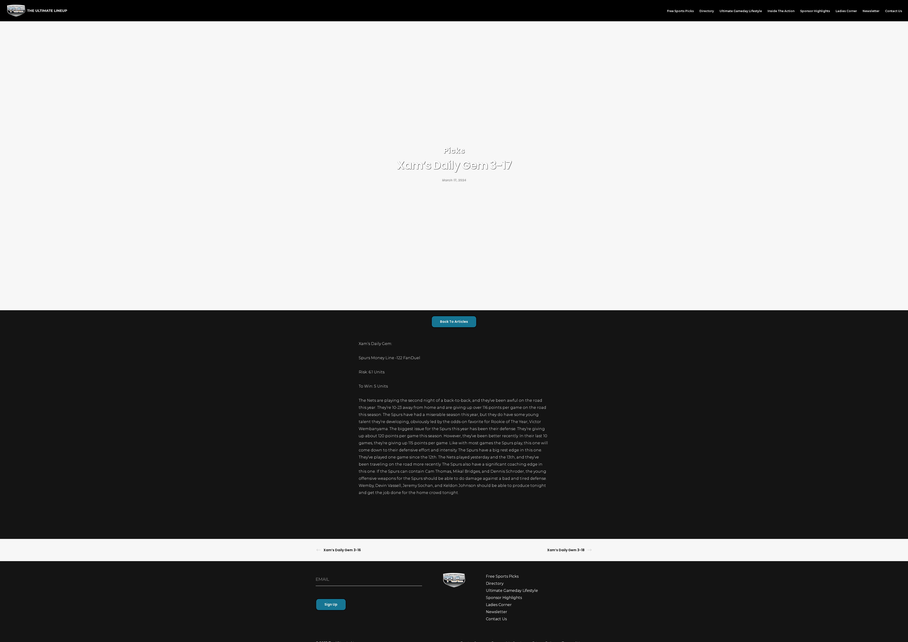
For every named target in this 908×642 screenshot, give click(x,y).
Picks (454, 150)
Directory (495, 583)
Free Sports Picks (502, 576)
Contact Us (496, 619)
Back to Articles (454, 321)
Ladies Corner (499, 605)
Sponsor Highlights (504, 597)
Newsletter (496, 612)
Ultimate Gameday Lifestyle (512, 590)
